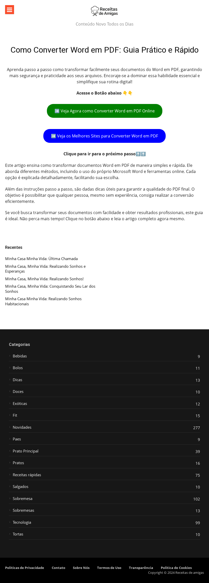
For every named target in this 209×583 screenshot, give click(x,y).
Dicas (17, 379)
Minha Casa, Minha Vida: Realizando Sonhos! (44, 278)
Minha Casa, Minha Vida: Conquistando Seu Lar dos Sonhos (50, 289)
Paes (17, 439)
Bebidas (20, 356)
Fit (15, 415)
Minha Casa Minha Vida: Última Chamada (41, 258)
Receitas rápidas (27, 474)
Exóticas (20, 403)
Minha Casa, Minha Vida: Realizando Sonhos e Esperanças (45, 269)
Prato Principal (25, 451)
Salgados (20, 486)
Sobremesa (22, 498)
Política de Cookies (176, 567)
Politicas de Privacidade (24, 567)
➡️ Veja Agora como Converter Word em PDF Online (105, 111)
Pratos (18, 462)
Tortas (18, 534)
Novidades (22, 427)
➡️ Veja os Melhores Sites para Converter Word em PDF (104, 136)
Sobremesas (23, 510)
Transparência (141, 567)
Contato (58, 567)
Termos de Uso (109, 567)
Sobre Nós (81, 567)
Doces (18, 391)
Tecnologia (22, 522)
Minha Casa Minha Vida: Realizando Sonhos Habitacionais (43, 301)
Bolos (18, 367)
